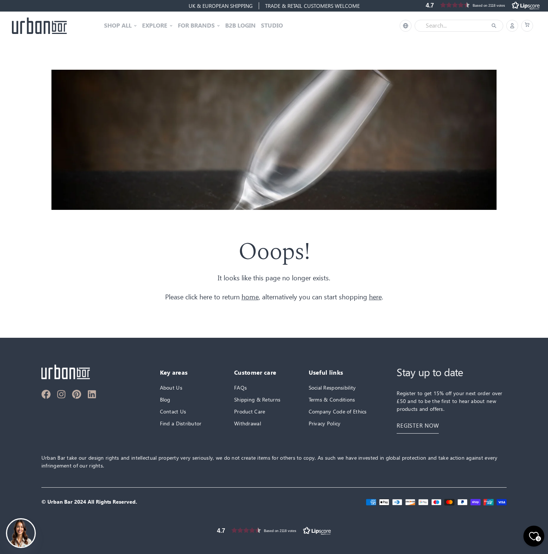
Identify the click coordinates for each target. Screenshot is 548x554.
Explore (154, 25)
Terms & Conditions (332, 399)
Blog (165, 399)
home (250, 297)
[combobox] (453, 25)
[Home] (39, 26)
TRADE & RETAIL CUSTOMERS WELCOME (312, 6)
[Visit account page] (512, 26)
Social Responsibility (332, 387)
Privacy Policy (325, 423)
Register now (418, 425)
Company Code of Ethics (338, 411)
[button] (527, 26)
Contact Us (173, 411)
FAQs (240, 387)
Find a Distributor (181, 423)
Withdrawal (247, 423)
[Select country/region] (406, 26)
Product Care (249, 411)
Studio (272, 25)
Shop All (118, 25)
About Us (171, 387)
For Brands (196, 25)
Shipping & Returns (257, 399)
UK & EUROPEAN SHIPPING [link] (221, 6)
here (375, 297)
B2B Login (240, 25)
